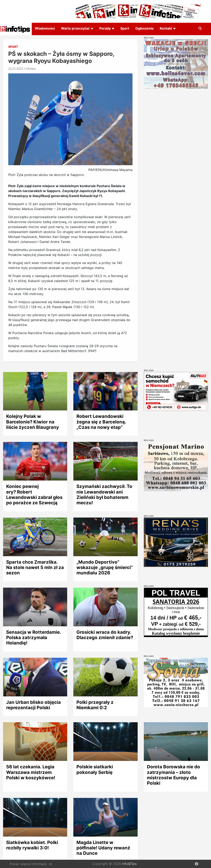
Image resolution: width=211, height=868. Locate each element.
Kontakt (166, 28)
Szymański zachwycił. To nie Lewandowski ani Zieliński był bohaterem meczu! (104, 494)
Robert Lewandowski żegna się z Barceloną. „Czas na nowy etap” (101, 422)
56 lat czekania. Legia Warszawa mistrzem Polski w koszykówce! (30, 772)
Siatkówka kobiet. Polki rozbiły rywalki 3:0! (32, 845)
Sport (124, 28)
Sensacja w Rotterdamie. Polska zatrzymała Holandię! (33, 637)
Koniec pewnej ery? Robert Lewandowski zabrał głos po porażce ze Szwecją (34, 494)
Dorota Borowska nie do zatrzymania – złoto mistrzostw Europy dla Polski (173, 775)
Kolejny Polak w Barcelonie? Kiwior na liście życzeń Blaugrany (32, 422)
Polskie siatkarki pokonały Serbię (94, 769)
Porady (105, 28)
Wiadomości (45, 28)
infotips (31, 68)
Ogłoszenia (144, 28)
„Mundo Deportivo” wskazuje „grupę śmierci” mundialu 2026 (104, 567)
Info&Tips (129, 864)
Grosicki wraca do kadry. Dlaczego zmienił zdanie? (104, 634)
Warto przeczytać (75, 28)
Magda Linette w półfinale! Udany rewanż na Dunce (103, 848)
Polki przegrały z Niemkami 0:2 (95, 704)
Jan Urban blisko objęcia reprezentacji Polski (33, 704)
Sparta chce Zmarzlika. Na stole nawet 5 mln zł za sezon (35, 567)
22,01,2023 (15, 68)
